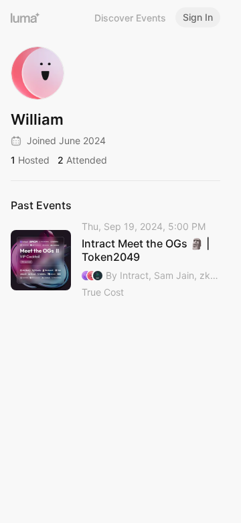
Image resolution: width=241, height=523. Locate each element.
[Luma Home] (25, 17)
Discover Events (130, 17)
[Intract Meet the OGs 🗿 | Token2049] (115, 260)
